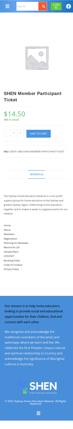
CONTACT (9, 256)
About (7, 230)
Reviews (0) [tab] (36, 174)
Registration (10, 238)
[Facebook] (68, 6)
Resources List (12, 247)
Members (9, 234)
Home (7, 225)
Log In (56, 6)
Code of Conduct (13, 264)
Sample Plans (11, 251)
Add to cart (38, 133)
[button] (7, 6)
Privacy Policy (11, 269)
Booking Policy (12, 260)
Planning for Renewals (16, 243)
